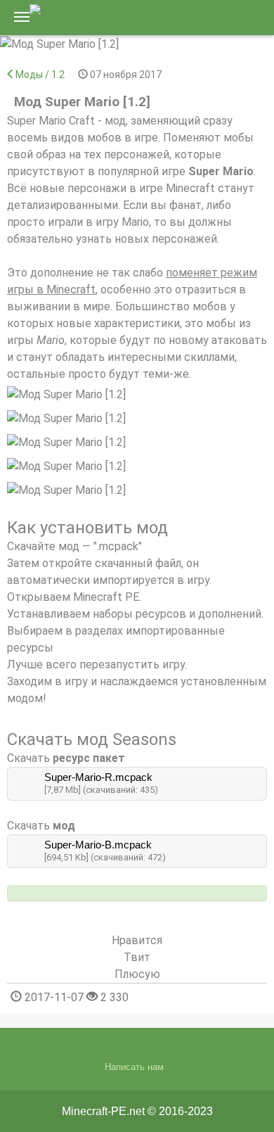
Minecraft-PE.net (103, 1111)
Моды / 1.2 (40, 74)
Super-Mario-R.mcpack (98, 777)
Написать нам (134, 1067)
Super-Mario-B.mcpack (98, 845)
